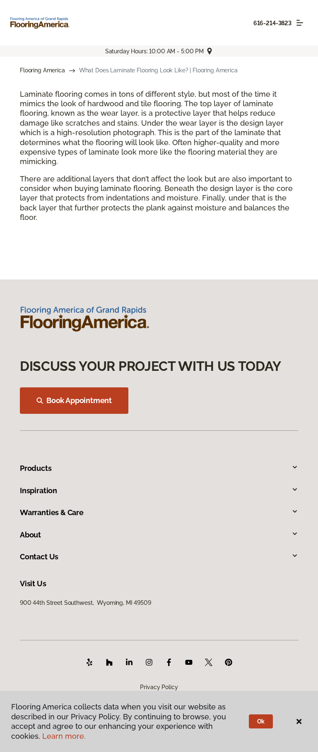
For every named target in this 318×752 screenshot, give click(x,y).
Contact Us (39, 556)
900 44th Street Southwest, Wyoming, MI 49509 (85, 602)
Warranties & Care (52, 512)
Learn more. (64, 736)
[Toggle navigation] (300, 22)
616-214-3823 (272, 23)
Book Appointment (79, 400)
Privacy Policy (159, 687)
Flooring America (42, 70)
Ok (261, 721)
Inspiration (38, 490)
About (30, 534)
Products (36, 468)
